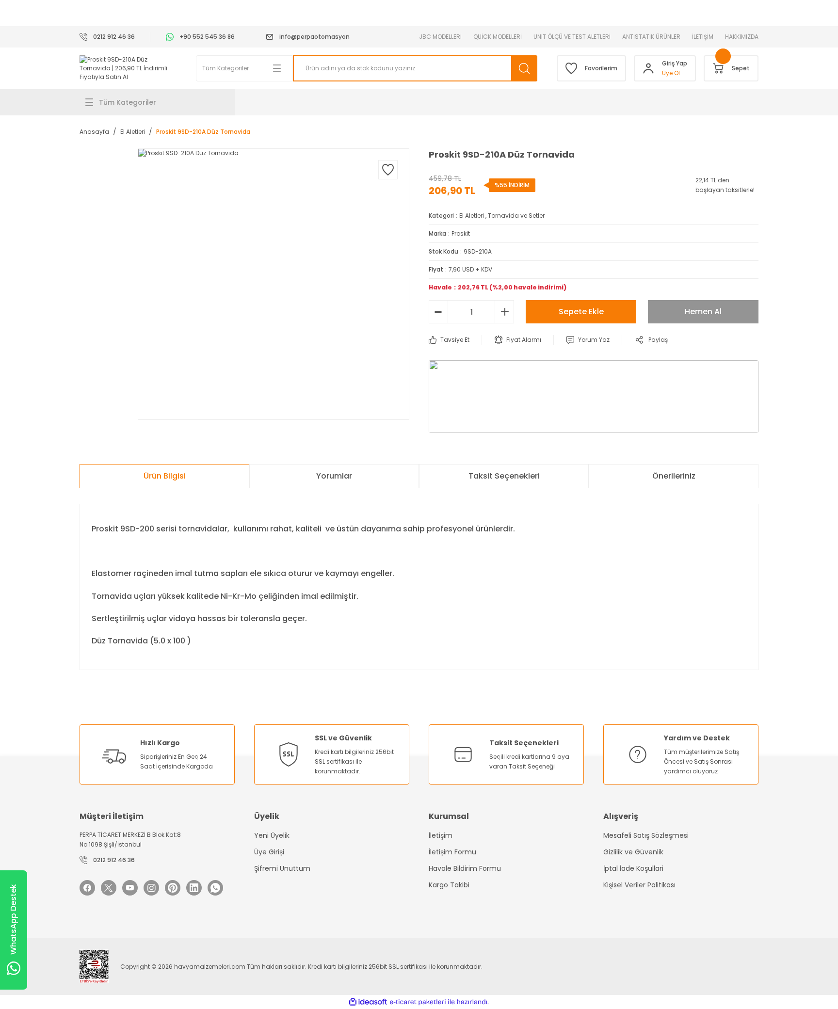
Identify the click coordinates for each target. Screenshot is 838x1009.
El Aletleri (471, 215)
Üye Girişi (269, 852)
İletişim (440, 835)
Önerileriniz (673, 475)
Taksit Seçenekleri (504, 475)
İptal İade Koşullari (633, 868)
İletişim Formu (452, 852)
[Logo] (128, 68)
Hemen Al (703, 311)
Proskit (460, 233)
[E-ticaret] (417, 1002)
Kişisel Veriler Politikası (639, 885)
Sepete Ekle (581, 311)
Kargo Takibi (449, 885)
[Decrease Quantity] (438, 311)
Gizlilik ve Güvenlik (633, 852)
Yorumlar (334, 475)
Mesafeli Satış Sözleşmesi (646, 835)
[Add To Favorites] (388, 169)
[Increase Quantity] (504, 311)
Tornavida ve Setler (516, 215)
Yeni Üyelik (272, 835)
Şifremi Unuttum (282, 868)
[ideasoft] (368, 1002)
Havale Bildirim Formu (465, 868)
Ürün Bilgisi (165, 475)
